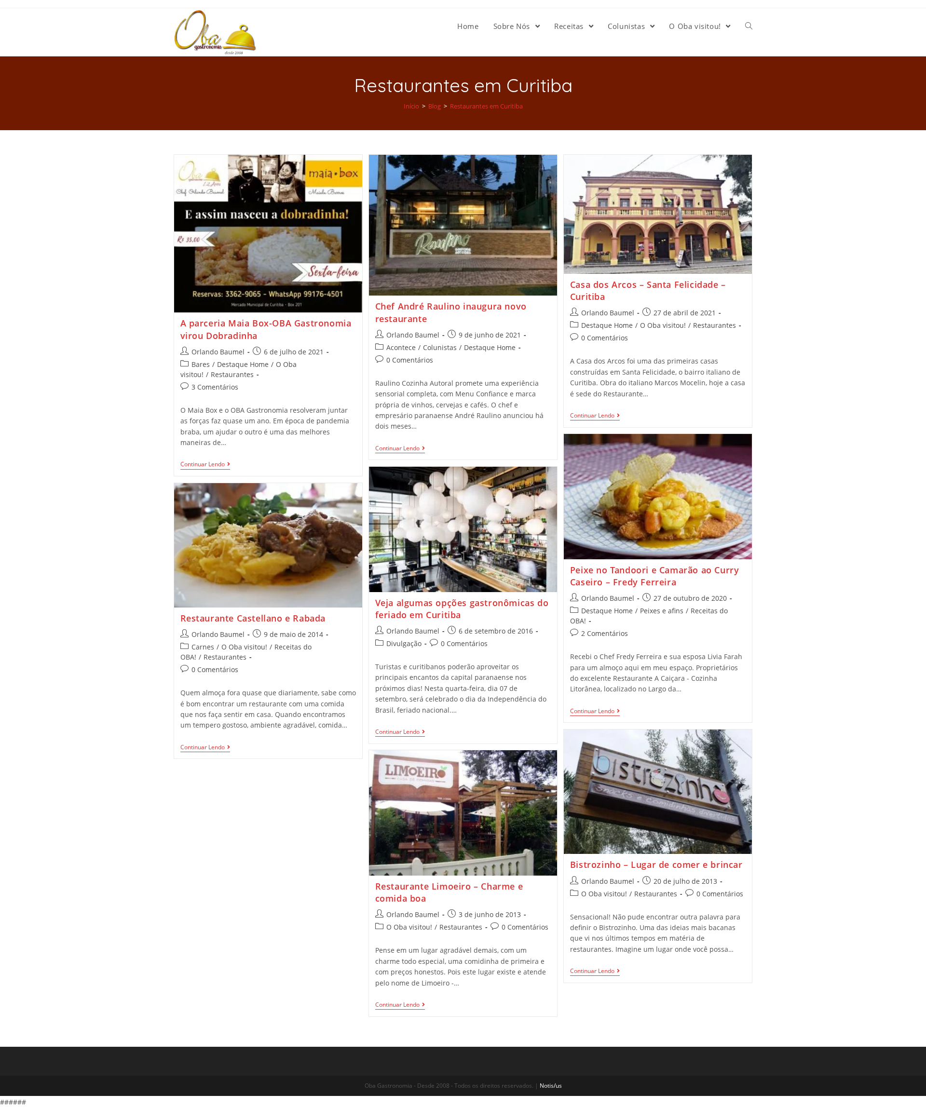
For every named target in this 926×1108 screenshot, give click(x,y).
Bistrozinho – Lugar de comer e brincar (656, 864)
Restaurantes (232, 374)
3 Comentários (214, 387)
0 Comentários (409, 360)
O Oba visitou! (663, 325)
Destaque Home (243, 364)
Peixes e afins (661, 610)
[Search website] (749, 26)
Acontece (401, 347)
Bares (200, 364)
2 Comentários (604, 633)
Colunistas (440, 347)
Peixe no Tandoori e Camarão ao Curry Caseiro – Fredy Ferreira (654, 576)
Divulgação (404, 643)
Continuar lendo (202, 464)
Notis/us (551, 1085)
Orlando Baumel (218, 351)
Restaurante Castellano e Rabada (253, 618)
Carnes (202, 646)
